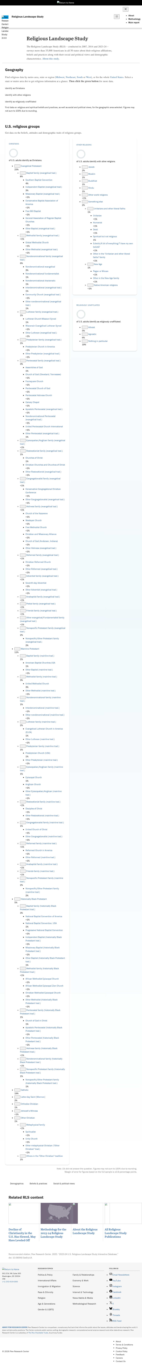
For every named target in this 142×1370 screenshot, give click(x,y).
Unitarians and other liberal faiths (109, 208)
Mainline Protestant (30, 648)
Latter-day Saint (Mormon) (33, 1096)
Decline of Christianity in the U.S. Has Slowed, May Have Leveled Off (22, 1234)
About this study (50, 58)
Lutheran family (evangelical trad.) (42, 311)
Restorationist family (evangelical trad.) (44, 450)
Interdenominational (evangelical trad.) (44, 287)
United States (116, 77)
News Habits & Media (83, 1297)
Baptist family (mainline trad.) (40, 655)
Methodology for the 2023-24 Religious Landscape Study (53, 1233)
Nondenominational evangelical (40, 266)
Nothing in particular (98, 341)
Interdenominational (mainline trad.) (42, 707)
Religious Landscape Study (28, 16)
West (88, 77)
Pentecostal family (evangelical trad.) (43, 360)
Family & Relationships (83, 1274)
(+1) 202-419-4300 (10, 1281)
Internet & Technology (83, 1292)
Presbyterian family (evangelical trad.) (43, 339)
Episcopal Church (34, 777)
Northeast (70, 77)
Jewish (91, 166)
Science (76, 1286)
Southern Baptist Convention (39, 179)
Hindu (91, 187)
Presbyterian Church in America (40, 346)
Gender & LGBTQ (46, 1309)
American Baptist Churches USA (40, 662)
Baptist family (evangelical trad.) (41, 172)
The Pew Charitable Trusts (38, 1333)
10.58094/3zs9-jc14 (22, 1257)
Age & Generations (46, 1303)
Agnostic (92, 334)
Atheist (91, 327)
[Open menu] (117, 16)
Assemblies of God (34, 367)
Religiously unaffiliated (88, 305)
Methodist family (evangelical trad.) (42, 235)
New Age (98, 264)
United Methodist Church (37, 683)
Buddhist (92, 180)
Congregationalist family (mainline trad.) (45, 822)
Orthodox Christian (29, 1103)
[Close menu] (125, 9)
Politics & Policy (45, 1274)
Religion (41, 1297)
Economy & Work (80, 1280)
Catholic (24, 1089)
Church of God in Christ (36, 1020)
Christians (14, 144)
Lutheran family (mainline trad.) (41, 721)
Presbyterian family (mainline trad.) (42, 746)
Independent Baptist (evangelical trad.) (44, 186)
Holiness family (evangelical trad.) (42, 506)
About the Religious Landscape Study (85, 1231)
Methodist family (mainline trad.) (41, 676)
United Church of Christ (36, 829)
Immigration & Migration (49, 1286)
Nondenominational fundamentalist (42, 273)
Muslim (91, 173)
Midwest (60, 77)
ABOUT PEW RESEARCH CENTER (14, 1327)
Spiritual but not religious (105, 236)
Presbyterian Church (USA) (38, 753)
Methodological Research (84, 1303)
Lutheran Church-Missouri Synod (41, 318)
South (80, 77)
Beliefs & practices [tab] (38, 1183)
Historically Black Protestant (34, 898)
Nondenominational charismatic (40, 280)
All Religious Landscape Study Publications (116, 1233)
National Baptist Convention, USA (41, 923)
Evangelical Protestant (31, 166)
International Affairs (47, 1280)
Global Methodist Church (37, 242)
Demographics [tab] (16, 1183)
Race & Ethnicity (45, 1292)
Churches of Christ (34, 457)
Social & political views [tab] (64, 1183)
